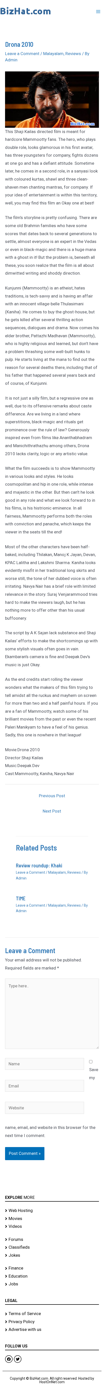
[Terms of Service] (52, 1314)
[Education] (52, 1276)
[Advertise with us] (52, 1330)
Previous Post (52, 795)
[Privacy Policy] (52, 1322)
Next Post (52, 811)
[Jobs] (52, 1284)
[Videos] (52, 1227)
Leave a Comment (22, 53)
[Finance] (52, 1268)
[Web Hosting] (52, 1211)
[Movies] (52, 1219)
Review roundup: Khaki (39, 865)
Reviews (73, 53)
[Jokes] (52, 1255)
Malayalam (53, 53)
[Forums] (52, 1240)
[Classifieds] (52, 1247)
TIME (20, 898)
